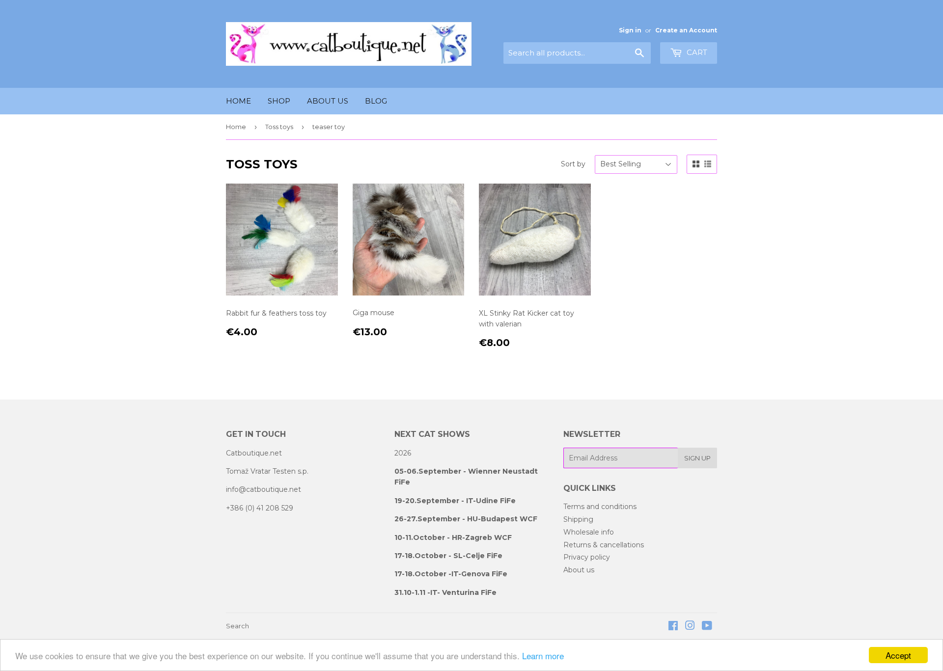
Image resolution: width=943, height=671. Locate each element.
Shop (279, 101)
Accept (898, 655)
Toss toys (279, 127)
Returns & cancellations (603, 544)
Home (238, 101)
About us (327, 101)
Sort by (573, 164)
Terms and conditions (600, 506)
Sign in (630, 30)
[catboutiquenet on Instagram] (690, 626)
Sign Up (697, 458)
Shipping (578, 519)
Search (237, 626)
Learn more (543, 655)
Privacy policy (586, 557)
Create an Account (686, 30)
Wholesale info (588, 532)
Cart (696, 52)
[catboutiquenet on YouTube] (707, 626)
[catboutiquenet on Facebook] (673, 626)
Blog (376, 101)
